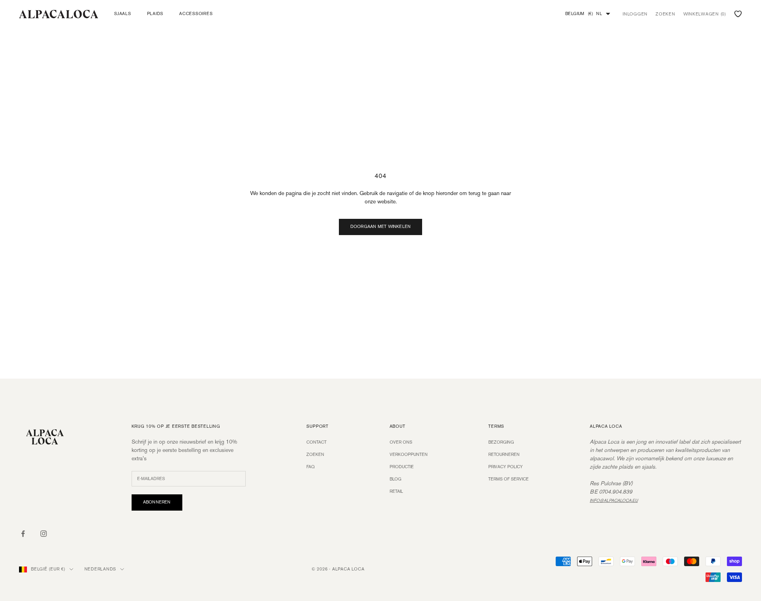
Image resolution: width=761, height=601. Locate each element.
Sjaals (122, 14)
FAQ (310, 467)
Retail (396, 492)
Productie (402, 467)
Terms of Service (508, 479)
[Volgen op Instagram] (44, 534)
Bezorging (501, 442)
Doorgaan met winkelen (380, 227)
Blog (396, 479)
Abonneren (157, 502)
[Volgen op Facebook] (23, 534)
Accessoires (195, 14)
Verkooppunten (409, 455)
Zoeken (315, 455)
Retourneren (504, 455)
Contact (316, 442)
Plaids (155, 14)
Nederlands (100, 569)
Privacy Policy (505, 467)
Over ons (401, 442)
